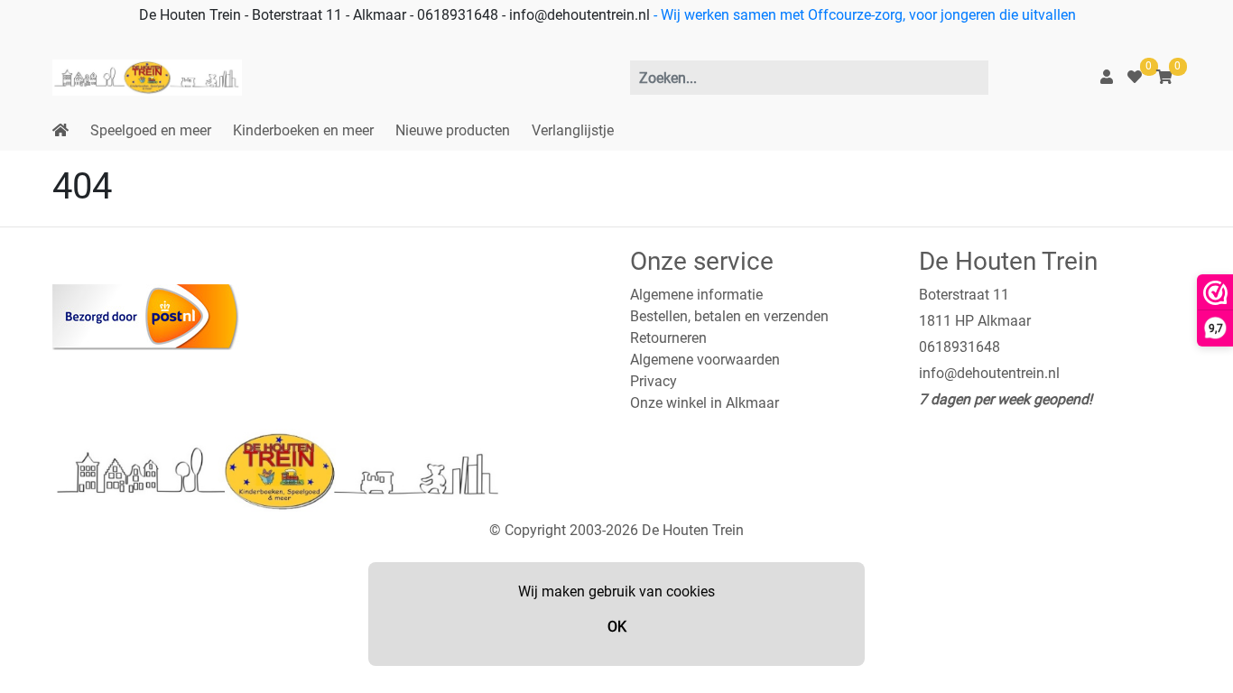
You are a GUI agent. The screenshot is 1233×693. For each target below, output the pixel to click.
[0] (1134, 77)
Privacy (653, 381)
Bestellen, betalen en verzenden (729, 316)
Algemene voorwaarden (705, 359)
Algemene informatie (696, 294)
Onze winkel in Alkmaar (704, 402)
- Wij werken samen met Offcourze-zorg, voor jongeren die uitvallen (863, 14)
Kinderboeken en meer (303, 130)
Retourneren (668, 337)
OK (616, 626)
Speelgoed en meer (150, 130)
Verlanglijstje (573, 130)
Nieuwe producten (452, 130)
